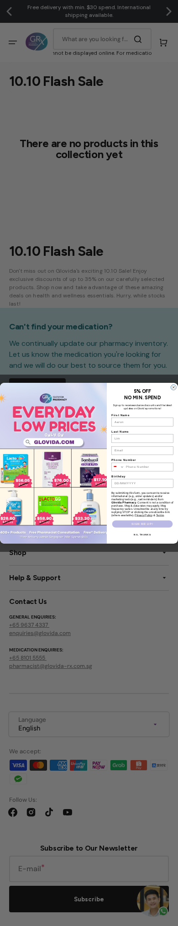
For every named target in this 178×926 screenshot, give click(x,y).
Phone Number (123, 459)
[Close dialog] (173, 387)
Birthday (118, 476)
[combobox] (118, 467)
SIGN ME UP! (142, 523)
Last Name (120, 431)
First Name (120, 415)
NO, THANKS (142, 534)
